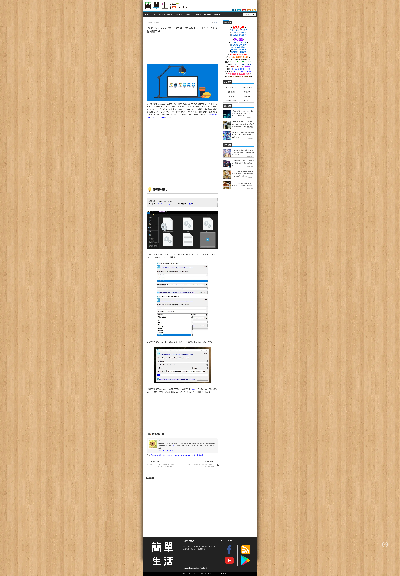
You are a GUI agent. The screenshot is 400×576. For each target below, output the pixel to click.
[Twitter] (239, 11)
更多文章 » (169, 450)
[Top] (385, 544)
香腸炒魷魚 (231, 96)
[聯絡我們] (249, 11)
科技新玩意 (180, 14)
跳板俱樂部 (247, 96)
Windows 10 (188, 455)
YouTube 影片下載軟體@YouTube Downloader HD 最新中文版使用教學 (164, 465)
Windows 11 (170, 455)
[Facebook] (234, 11)
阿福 (215, 22)
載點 (190, 204)
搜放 (174, 445)
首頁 (146, 14)
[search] (254, 14)
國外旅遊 (162, 14)
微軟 (194, 455)
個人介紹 (161, 450)
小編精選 (189, 14)
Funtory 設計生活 (246, 87)
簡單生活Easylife (166, 5)
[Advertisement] (164, 48)
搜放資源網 (231, 92)
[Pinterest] (244, 11)
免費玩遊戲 (207, 14)
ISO (163, 455)
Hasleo (177, 455)
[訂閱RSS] (254, 11)
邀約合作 (198, 14)
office (182, 455)
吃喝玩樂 (153, 14)
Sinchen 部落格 (231, 100)
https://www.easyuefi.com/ (167, 204)
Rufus (193, 389)
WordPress (178, 574)
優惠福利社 (247, 92)
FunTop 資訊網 (231, 87)
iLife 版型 (222, 574)
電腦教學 (200, 455)
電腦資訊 (170, 14)
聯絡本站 (217, 14)
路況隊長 (247, 100)
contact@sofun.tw (200, 568)
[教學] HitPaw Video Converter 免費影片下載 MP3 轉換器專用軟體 (201, 465)
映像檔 (159, 455)
